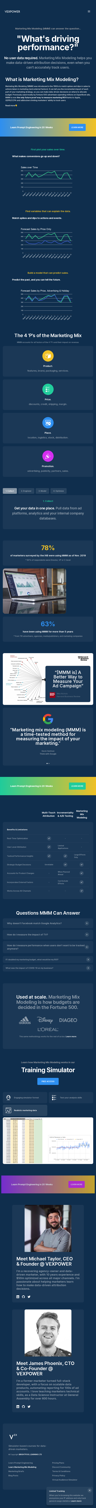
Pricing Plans (58, 1463)
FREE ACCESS (48, 1081)
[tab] (10, 491)
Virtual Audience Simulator (64, 1480)
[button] (89, 11)
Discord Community (61, 1467)
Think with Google (48, 754)
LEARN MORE (77, 127)
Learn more (71, 1036)
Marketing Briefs (16, 1471)
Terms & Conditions (61, 1471)
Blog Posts (13, 1475)
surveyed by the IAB (37, 555)
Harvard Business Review (68, 696)
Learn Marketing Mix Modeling (22, 1467)
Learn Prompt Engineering (20, 1463)
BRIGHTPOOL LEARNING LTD (30, 1454)
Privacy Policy (58, 1475)
